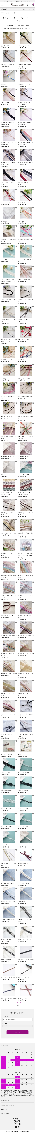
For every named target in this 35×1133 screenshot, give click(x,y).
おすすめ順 (17, 25)
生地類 (4, 9)
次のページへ (28, 28)
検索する (17, 1032)
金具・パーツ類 (26, 9)
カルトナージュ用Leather (15, 9)
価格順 (22, 25)
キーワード (5, 1017)
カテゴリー (5, 1023)
